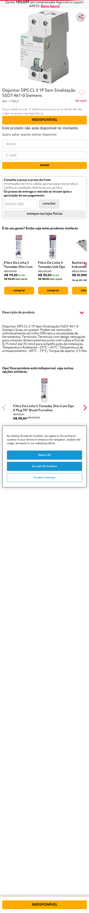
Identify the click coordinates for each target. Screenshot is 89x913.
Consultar (49, 203)
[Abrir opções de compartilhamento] (80, 17)
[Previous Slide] (4, 264)
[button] (44, 313)
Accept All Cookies (44, 466)
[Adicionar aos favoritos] (81, 93)
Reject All (44, 454)
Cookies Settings (44, 477)
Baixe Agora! (50, 6)
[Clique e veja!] (81, 101)
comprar (19, 290)
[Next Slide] (85, 264)
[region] (44, 457)
